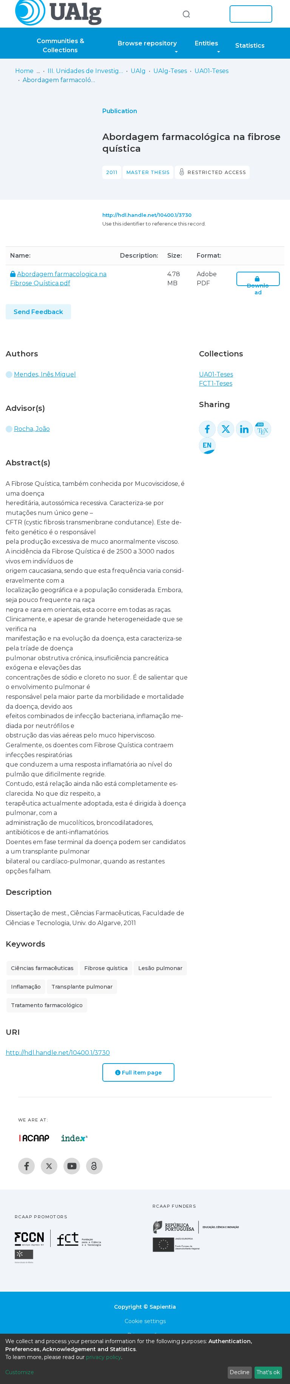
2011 (111, 172)
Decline (240, 1372)
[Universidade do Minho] (25, 1262)
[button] (212, 14)
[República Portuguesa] (200, 1232)
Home (24, 71)
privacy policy (103, 1357)
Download (258, 289)
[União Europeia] (180, 1251)
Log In (249, 14)
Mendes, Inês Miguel (45, 374)
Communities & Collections (60, 45)
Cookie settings (145, 1321)
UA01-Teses (211, 71)
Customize (19, 1372)
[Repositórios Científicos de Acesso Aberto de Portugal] (34, 1138)
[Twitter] (49, 1166)
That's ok (268, 1372)
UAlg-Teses (170, 71)
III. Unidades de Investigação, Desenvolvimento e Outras (85, 71)
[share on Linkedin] (244, 429)
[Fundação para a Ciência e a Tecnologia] (59, 1245)
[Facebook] (26, 1166)
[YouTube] (71, 1166)
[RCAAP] (94, 1166)
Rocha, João (32, 428)
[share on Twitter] (226, 429)
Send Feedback (38, 312)
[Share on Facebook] (207, 429)
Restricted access (216, 172)
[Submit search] (186, 14)
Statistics (250, 45)
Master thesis (148, 172)
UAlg (138, 71)
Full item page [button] (141, 1072)
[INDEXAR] (74, 1138)
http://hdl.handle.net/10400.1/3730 (146, 215)
